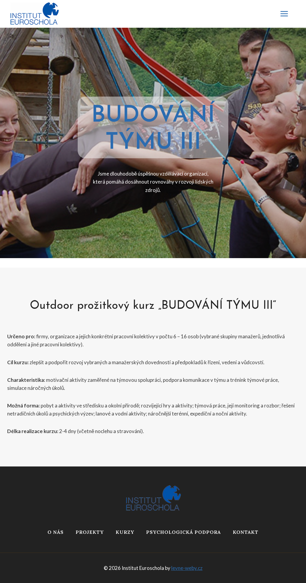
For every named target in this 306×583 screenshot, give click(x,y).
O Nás (56, 532)
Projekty (90, 532)
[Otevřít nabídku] (287, 14)
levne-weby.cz (187, 568)
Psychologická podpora (183, 532)
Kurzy (125, 532)
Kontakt (245, 532)
